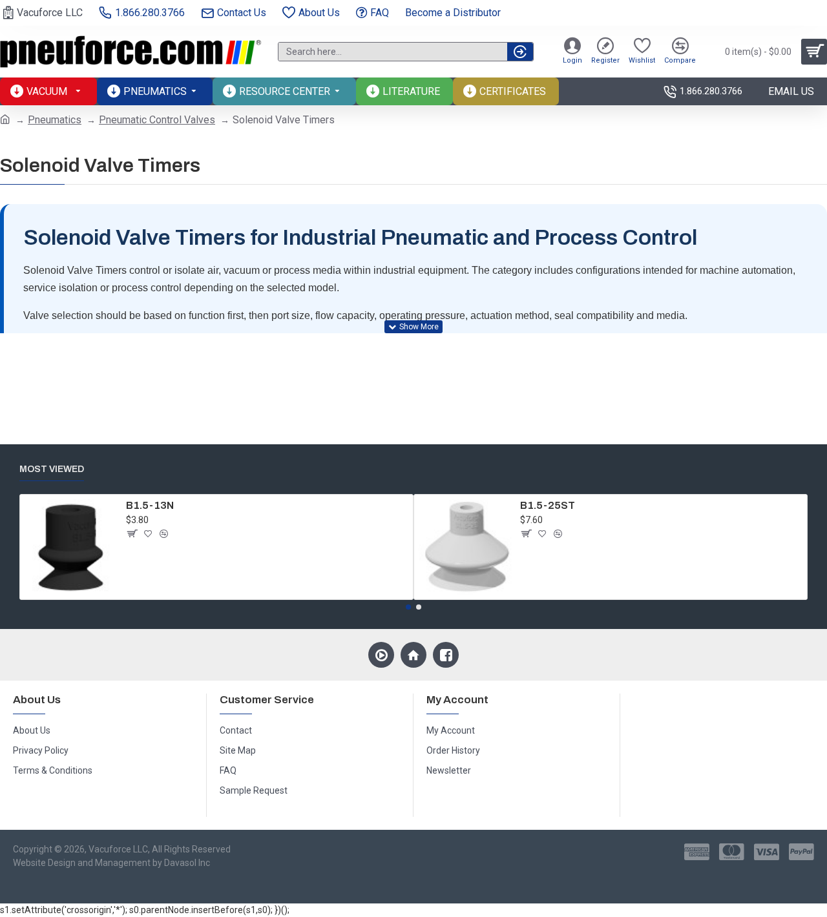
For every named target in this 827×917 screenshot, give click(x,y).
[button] (408, 607)
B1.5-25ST (547, 505)
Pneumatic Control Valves (157, 120)
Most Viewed (51, 469)
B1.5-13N (150, 505)
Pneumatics (54, 120)
